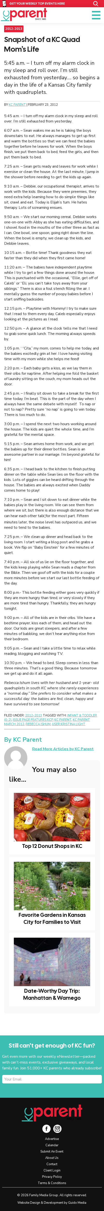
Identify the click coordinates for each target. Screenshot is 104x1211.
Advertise (52, 1139)
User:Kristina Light (68, 724)
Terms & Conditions (52, 1183)
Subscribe (21, 1088)
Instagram (57, 1128)
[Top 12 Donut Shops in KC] (52, 817)
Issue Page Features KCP (33, 720)
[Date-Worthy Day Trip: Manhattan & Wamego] (52, 962)
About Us (52, 1158)
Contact (51, 1164)
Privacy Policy (52, 1177)
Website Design (28, 1203)
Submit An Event (51, 1151)
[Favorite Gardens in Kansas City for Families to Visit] (52, 886)
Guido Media (77, 1203)
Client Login (52, 1170)
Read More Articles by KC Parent (63, 749)
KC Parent (24, 14)
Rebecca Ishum (38, 724)
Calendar (52, 1145)
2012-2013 (13, 29)
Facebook (46, 1128)
